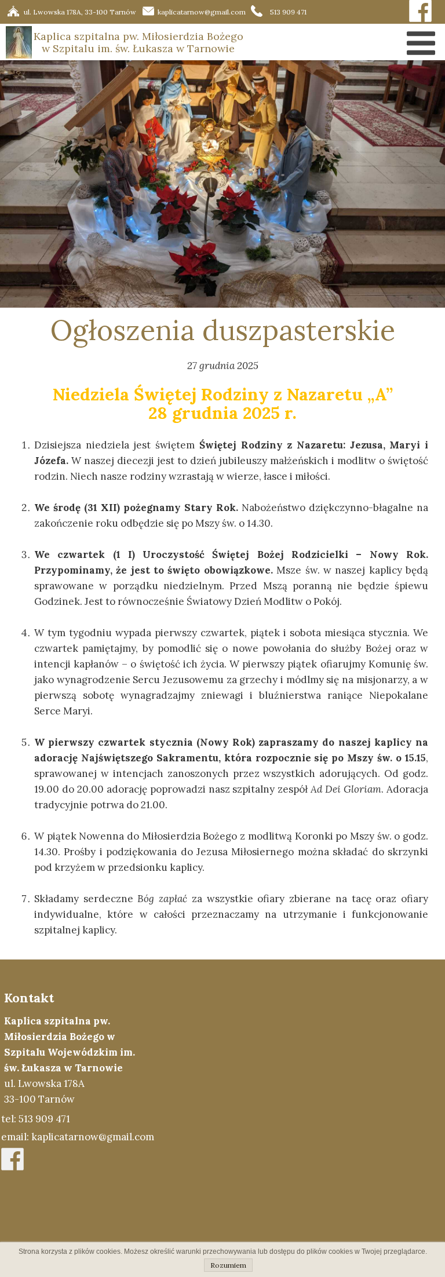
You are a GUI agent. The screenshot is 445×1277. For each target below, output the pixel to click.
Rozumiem (228, 1265)
